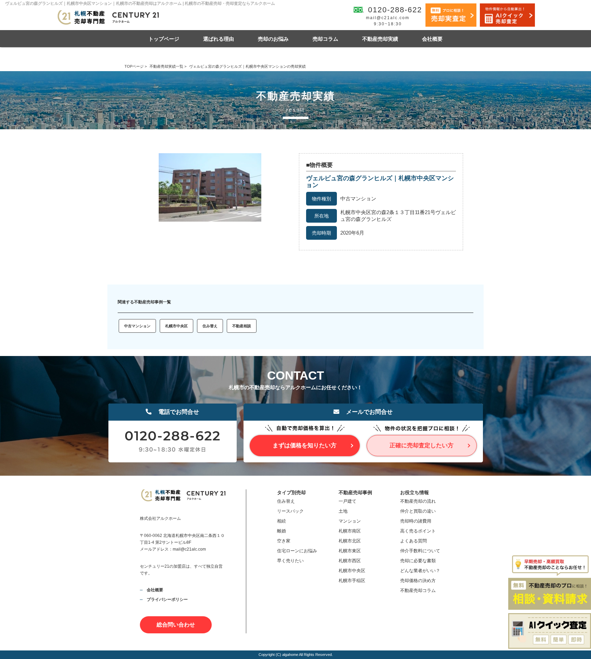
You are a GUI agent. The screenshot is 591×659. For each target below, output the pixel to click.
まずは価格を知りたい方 (305, 445)
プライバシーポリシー (167, 599)
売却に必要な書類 (418, 560)
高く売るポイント (418, 530)
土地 (343, 511)
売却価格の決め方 (418, 580)
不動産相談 (241, 326)
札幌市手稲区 (352, 580)
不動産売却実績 (380, 39)
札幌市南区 (350, 530)
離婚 (281, 530)
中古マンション (137, 326)
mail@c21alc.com (387, 17)
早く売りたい (290, 560)
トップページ (163, 39)
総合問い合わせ (176, 625)
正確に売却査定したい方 (422, 445)
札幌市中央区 (176, 326)
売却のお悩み (273, 39)
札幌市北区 (350, 540)
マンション (350, 521)
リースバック (290, 511)
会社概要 (432, 39)
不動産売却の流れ (418, 501)
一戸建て (347, 501)
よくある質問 (413, 540)
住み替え (210, 326)
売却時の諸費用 (415, 521)
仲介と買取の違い (418, 511)
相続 (281, 521)
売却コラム (325, 39)
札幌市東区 (350, 550)
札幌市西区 (350, 560)
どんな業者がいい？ (420, 570)
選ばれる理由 (218, 39)
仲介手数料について (420, 550)
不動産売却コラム (418, 590)
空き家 (283, 540)
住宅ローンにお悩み (297, 550)
